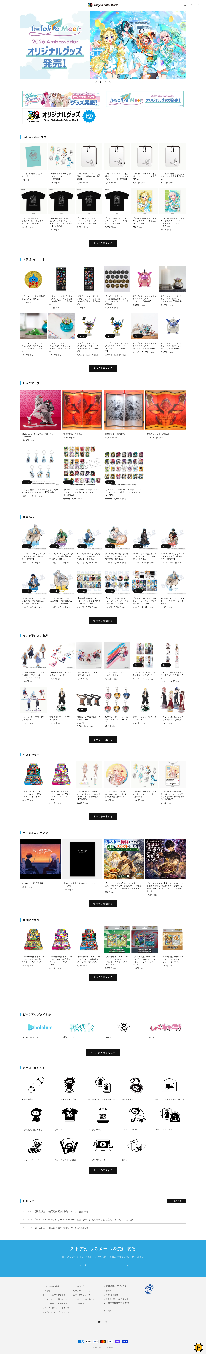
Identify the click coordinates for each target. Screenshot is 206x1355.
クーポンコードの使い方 (83, 1299)
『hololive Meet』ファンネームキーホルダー (116, 673)
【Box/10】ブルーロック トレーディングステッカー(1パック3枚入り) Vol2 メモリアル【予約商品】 (123, 492)
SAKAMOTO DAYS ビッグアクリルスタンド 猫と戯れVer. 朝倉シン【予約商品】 (89, 556)
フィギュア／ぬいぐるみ (32, 1130)
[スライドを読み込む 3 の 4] (105, 82)
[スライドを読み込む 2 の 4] (100, 82)
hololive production (30, 1037)
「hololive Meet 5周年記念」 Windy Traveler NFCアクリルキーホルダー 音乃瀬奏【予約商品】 (172, 795)
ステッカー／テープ (30, 1160)
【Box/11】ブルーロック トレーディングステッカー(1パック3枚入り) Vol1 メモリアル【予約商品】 (81, 492)
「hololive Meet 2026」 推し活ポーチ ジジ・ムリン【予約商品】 (144, 176)
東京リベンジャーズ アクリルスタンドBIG (144, 718)
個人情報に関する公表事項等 (116, 1299)
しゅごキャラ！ (153, 1037)
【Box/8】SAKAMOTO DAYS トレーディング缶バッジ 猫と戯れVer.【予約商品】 (116, 601)
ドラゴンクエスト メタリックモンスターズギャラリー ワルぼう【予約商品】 (144, 298)
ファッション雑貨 (129, 1129)
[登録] (126, 1265)
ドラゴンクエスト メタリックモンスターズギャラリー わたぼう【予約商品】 (172, 346)
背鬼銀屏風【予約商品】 (115, 434)
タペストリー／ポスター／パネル (169, 1099)
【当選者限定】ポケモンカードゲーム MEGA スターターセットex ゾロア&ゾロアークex (144, 960)
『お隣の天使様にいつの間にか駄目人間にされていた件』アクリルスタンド (33, 675)
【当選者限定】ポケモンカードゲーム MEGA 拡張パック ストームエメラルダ (33, 959)
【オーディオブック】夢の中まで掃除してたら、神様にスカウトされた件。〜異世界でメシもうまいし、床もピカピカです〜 (123, 885)
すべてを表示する (103, 243)
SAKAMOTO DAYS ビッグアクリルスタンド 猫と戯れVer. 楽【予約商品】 (33, 556)
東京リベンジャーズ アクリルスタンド (61, 718)
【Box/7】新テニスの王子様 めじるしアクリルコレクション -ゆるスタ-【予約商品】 (40, 491)
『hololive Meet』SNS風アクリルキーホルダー (60, 673)
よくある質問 (79, 1286)
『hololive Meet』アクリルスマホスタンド (88, 673)
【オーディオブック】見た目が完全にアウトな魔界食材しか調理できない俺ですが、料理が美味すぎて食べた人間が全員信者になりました (165, 887)
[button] (6, 5)
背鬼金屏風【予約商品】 (73, 434)
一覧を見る (176, 1201)
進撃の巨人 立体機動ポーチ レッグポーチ (88, 718)
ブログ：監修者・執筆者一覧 (55, 1303)
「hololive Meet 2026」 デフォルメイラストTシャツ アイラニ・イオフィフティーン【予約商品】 (61, 222)
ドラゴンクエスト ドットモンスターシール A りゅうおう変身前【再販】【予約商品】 (61, 300)
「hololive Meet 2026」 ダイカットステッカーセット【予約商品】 (61, 176)
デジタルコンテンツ (96, 1160)
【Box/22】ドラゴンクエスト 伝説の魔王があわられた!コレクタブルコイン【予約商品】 (116, 300)
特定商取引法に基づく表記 (115, 1286)
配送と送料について (81, 1290)
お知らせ (46, 1290)
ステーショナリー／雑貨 (65, 1160)
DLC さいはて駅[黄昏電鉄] (33, 883)
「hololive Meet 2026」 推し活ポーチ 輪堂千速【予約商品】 (172, 176)
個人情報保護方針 (111, 1295)
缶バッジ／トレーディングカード (102, 1099)
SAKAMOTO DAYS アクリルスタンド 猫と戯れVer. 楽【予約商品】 (172, 601)
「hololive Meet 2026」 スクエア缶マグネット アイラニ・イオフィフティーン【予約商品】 (172, 222)
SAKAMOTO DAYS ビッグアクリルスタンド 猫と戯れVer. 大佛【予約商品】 (144, 556)
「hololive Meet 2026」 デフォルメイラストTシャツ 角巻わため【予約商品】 (33, 220)
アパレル (59, 1130)
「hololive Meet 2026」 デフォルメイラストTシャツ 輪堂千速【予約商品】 (117, 220)
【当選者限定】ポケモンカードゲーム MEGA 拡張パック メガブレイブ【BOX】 (33, 794)
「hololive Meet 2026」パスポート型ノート (33, 175)
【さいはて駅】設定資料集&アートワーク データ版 (81, 884)
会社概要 (107, 1310)
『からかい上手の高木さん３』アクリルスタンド (144, 673)
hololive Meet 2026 (145, 99)
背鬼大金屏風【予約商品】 (158, 434)
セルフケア (126, 1160)
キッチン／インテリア (164, 1129)
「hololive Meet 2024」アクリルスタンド (33, 718)
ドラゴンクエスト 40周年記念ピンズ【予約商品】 (33, 297)
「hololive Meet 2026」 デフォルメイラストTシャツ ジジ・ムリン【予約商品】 (89, 220)
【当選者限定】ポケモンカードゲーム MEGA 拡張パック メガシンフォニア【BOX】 (60, 795)
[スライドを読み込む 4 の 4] (110, 82)
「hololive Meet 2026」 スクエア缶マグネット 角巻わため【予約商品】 (144, 220)
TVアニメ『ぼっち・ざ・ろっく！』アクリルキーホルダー (116, 719)
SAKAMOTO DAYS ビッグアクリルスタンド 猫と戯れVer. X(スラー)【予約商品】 (61, 601)
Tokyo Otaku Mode (106, 1347)
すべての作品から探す (103, 1052)
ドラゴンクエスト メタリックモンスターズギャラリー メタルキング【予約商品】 (172, 298)
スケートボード (28, 1099)
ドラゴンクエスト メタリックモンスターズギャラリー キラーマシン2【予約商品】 (116, 347)
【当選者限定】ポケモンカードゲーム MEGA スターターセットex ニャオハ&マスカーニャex (116, 960)
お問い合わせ (79, 1303)
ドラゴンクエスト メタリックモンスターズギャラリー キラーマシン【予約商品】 (144, 346)
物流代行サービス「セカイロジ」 (57, 1312)
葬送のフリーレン (71, 1037)
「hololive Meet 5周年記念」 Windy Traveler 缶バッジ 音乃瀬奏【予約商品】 (116, 794)
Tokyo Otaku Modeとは (52, 1286)
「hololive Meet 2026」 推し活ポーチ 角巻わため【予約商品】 (89, 176)
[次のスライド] (117, 82)
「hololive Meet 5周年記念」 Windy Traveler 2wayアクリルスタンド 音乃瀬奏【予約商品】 (89, 795)
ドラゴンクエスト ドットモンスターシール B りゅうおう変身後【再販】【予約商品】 (88, 300)
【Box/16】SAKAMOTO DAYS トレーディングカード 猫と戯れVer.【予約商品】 (144, 601)
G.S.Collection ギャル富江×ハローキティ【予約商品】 (38, 435)
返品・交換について (81, 1295)
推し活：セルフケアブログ (54, 1295)
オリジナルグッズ (61, 116)
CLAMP (108, 1037)
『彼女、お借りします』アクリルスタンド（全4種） (172, 718)
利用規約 (107, 1290)
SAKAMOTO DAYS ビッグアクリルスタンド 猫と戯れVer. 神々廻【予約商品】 (61, 556)
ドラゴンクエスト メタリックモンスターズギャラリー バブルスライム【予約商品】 (33, 347)
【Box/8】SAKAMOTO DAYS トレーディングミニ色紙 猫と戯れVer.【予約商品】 (88, 601)
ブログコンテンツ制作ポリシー (56, 1299)
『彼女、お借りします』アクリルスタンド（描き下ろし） (172, 675)
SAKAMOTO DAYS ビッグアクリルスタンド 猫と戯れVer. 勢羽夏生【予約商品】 (33, 601)
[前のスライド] (89, 82)
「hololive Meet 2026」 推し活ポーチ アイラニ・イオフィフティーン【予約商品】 (117, 176)
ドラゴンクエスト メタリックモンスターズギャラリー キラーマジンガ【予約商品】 (88, 347)
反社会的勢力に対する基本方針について (117, 1304)
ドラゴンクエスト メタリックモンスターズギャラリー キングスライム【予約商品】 (61, 347)
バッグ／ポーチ (95, 1130)
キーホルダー (127, 1099)
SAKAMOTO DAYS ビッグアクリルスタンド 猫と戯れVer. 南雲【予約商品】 (172, 556)
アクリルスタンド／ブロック (67, 1099)
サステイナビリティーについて (56, 1308)
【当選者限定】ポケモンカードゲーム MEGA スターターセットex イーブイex (172, 959)
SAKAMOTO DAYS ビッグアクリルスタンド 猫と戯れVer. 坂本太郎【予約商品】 (117, 556)
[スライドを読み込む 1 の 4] (96, 82)
